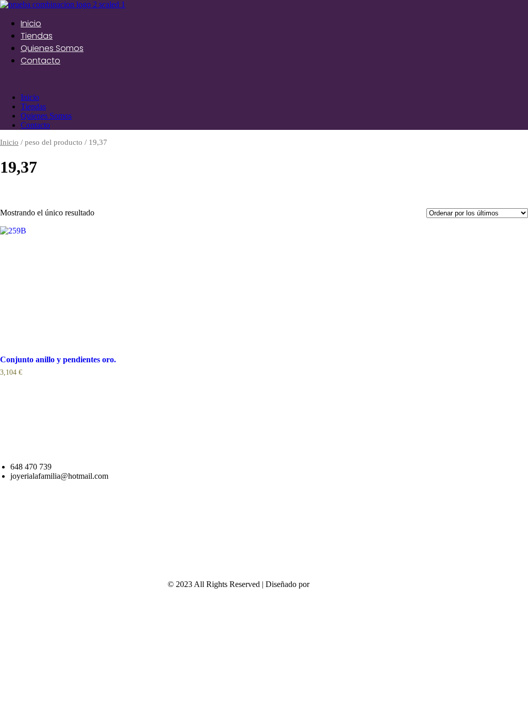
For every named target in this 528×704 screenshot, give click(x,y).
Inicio (31, 23)
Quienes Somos (52, 48)
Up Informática (336, 584)
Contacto (40, 60)
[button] (264, 80)
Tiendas (37, 36)
